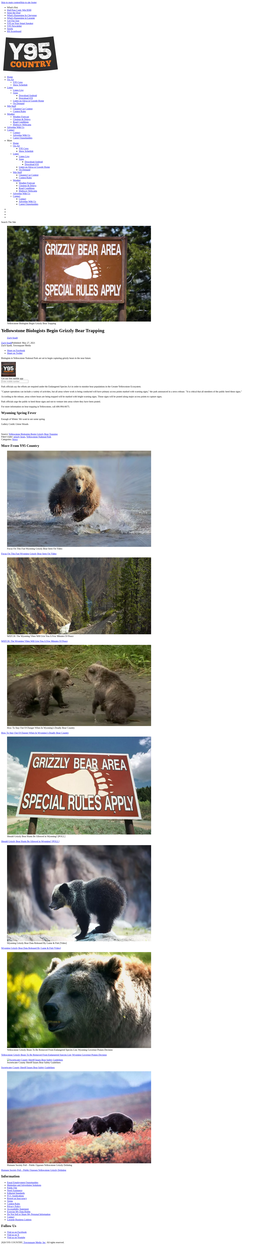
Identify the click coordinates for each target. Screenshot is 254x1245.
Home (10, 77)
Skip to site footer (28, 2)
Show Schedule (20, 85)
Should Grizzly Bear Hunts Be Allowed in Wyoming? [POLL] (30, 841)
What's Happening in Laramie (21, 18)
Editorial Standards (16, 1193)
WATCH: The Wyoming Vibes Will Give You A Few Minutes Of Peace (34, 641)
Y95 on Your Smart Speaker (20, 23)
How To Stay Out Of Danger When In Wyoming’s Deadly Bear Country (35, 733)
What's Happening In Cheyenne (22, 15)
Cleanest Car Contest (22, 108)
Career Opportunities (22, 138)
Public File (12, 1188)
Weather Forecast (21, 116)
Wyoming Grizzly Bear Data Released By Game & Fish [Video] (31, 948)
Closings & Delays (21, 119)
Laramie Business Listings (19, 1219)
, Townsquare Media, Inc (34, 1242)
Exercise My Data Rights (18, 1211)
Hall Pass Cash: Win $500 (19, 10)
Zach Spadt (6, 343)
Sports (10, 28)
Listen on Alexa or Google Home (28, 101)
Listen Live (18, 90)
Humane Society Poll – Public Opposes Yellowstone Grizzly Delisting (33, 1170)
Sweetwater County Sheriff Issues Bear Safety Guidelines (28, 1067)
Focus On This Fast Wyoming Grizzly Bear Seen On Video (28, 553)
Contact (10, 130)
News (15, 439)
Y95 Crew (18, 82)
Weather (11, 114)
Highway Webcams (22, 124)
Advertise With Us (15, 127)
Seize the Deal (13, 12)
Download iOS (26, 98)
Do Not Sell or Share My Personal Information (28, 1214)
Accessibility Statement (18, 1209)
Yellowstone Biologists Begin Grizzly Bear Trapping (33, 434)
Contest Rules (19, 111)
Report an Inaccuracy (17, 1198)
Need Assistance (14, 1190)
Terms (10, 1201)
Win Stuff (11, 106)
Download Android (28, 95)
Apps (15, 93)
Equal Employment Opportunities (22, 1182)
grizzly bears (19, 437)
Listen (10, 87)
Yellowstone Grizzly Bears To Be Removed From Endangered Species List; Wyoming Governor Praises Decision (54, 1055)
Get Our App (13, 20)
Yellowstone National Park (38, 437)
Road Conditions (21, 122)
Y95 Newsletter (14, 26)
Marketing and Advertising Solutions (24, 1185)
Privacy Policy (14, 1206)
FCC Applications (15, 1195)
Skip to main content (10, 2)
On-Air (10, 79)
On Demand (18, 103)
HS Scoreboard (14, 31)
